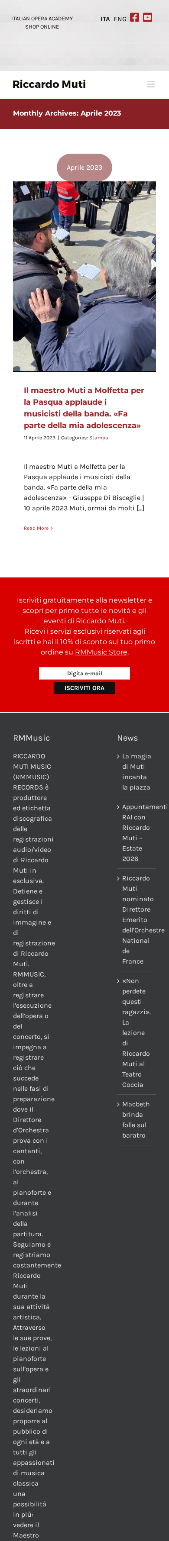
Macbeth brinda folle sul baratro (136, 1119)
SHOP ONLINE (42, 26)
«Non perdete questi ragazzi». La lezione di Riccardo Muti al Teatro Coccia (136, 1033)
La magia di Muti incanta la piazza (136, 771)
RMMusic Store (101, 652)
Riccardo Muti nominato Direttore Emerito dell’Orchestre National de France (137, 919)
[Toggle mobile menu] (151, 84)
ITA (105, 19)
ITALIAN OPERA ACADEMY (42, 18)
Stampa (98, 438)
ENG (120, 19)
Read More (36, 528)
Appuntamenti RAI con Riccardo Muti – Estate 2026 (137, 833)
